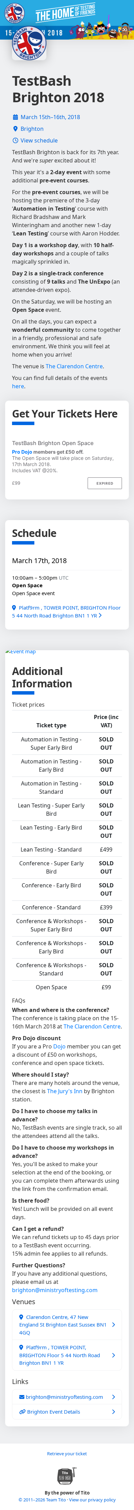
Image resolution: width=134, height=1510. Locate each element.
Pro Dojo (22, 452)
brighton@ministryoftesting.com (55, 1290)
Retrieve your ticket (67, 1453)
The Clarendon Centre (74, 366)
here (18, 386)
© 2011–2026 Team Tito (43, 1500)
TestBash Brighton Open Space (52, 443)
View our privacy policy (92, 1500)
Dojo (59, 1046)
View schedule (39, 140)
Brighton (32, 129)
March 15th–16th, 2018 (50, 117)
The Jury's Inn (64, 1091)
